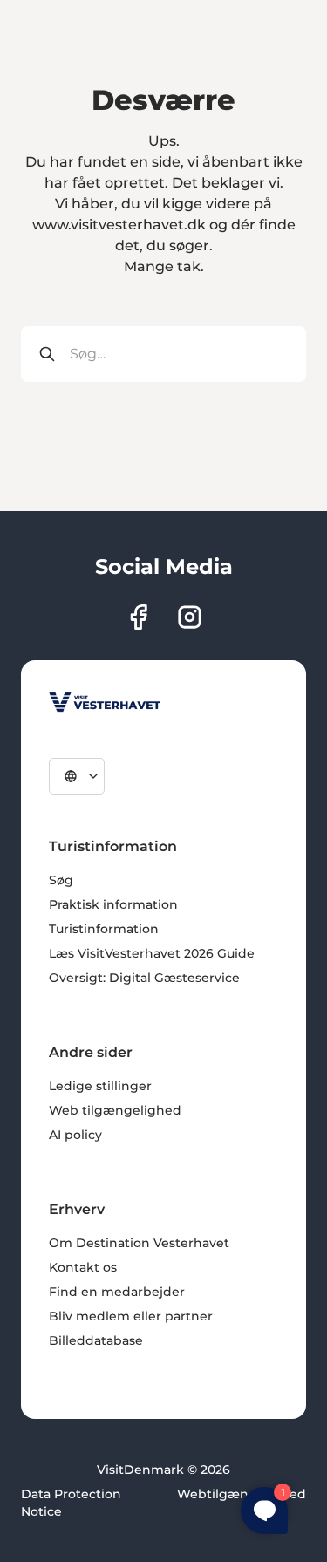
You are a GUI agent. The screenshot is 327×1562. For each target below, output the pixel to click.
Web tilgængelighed (115, 1110)
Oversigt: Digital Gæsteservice (144, 978)
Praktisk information (113, 904)
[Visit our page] (138, 617)
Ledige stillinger (100, 1086)
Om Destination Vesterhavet (139, 1243)
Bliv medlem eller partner (131, 1316)
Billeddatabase (96, 1340)
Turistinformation (104, 929)
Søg (61, 880)
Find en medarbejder (117, 1291)
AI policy (75, 1135)
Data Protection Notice (71, 1502)
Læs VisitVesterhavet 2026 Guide (152, 953)
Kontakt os (83, 1267)
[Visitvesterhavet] (104, 702)
